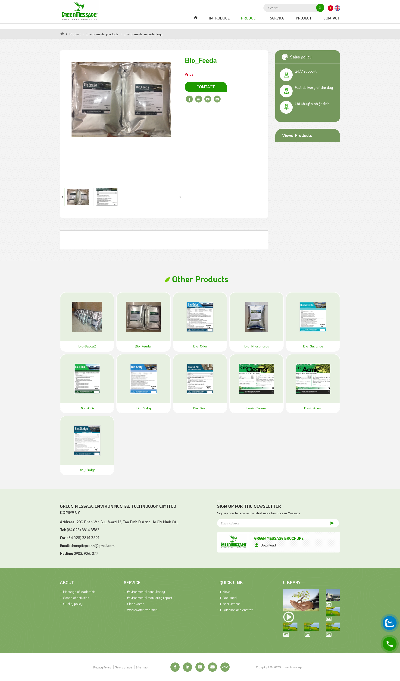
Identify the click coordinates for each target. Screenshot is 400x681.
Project (304, 18)
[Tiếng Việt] (330, 8)
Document (230, 597)
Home (196, 18)
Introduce (219, 18)
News (227, 591)
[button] (62, 196)
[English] (337, 8)
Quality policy (73, 603)
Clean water (135, 603)
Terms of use (123, 667)
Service (277, 18)
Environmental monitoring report (149, 597)
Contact (331, 18)
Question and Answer (238, 609)
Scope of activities (76, 597)
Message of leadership (79, 591)
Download (268, 545)
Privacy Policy (102, 667)
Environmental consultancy (146, 591)
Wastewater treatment (142, 609)
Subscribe (327, 522)
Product (249, 18)
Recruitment (231, 603)
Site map (142, 667)
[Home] (62, 34)
